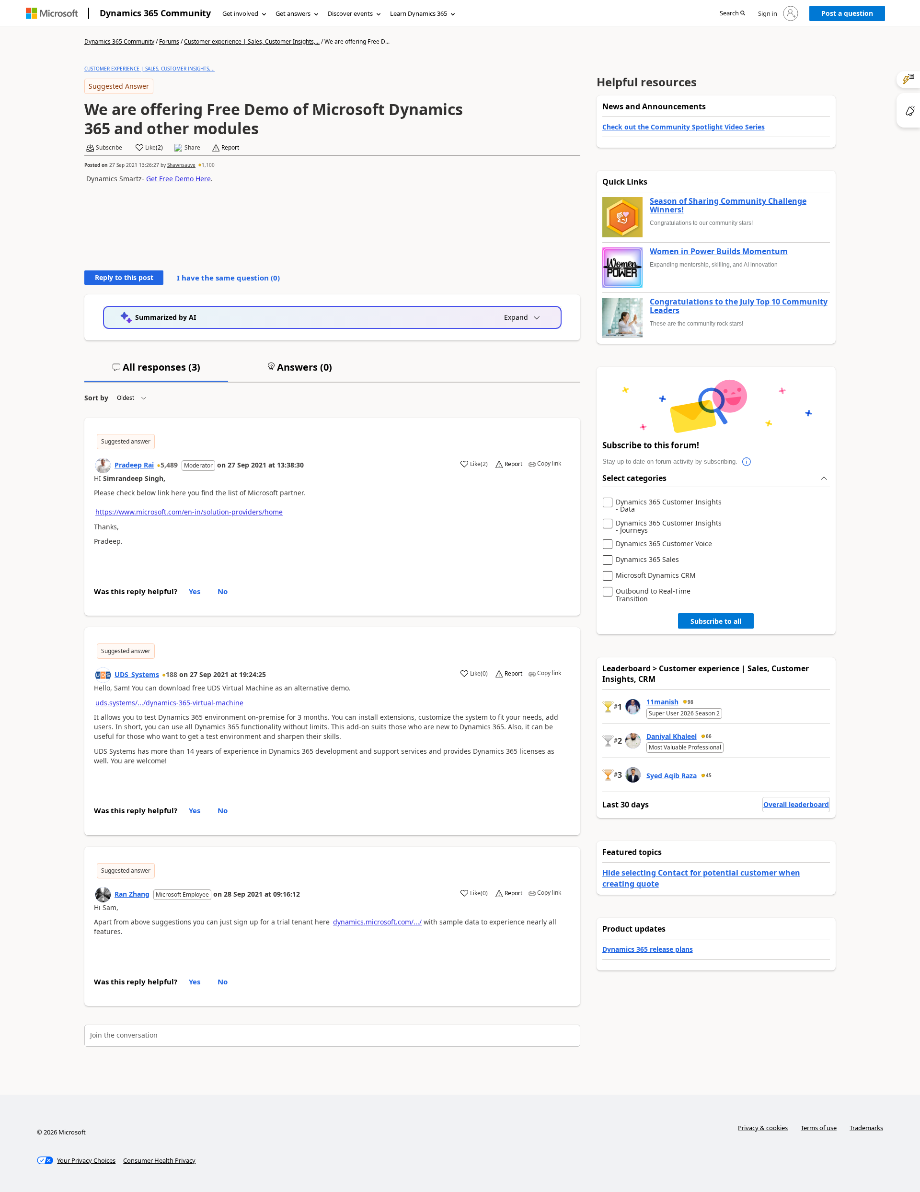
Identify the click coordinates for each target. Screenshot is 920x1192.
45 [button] (709, 775)
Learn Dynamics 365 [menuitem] (418, 13)
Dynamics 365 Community (155, 13)
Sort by (96, 397)
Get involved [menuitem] (240, 13)
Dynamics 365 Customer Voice (664, 544)
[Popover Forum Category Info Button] (747, 461)
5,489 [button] (169, 464)
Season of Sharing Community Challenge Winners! (728, 205)
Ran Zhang (132, 894)
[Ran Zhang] (103, 894)
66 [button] (709, 736)
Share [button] (192, 148)
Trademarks (866, 1127)
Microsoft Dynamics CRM (656, 576)
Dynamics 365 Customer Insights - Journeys (669, 526)
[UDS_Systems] (103, 675)
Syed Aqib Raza (671, 775)
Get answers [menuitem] (293, 13)
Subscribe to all (715, 621)
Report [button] (230, 148)
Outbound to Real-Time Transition (653, 594)
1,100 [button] (208, 165)
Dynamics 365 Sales (647, 560)
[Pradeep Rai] (103, 465)
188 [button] (171, 674)
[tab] (156, 371)
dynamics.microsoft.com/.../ (377, 921)
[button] (732, 13)
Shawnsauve (181, 165)
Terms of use (819, 1127)
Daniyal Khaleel (671, 736)
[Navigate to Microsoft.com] (52, 13)
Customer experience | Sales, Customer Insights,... (252, 41)
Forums (169, 41)
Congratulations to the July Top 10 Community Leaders (739, 306)
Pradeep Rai (134, 464)
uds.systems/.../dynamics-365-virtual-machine (169, 702)
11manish (662, 701)
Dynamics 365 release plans (647, 949)
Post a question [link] (847, 13)
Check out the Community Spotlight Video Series (683, 126)
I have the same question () (228, 277)
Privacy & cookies (763, 1127)
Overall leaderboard (796, 804)
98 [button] (690, 702)
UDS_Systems (137, 674)
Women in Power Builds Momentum (719, 251)
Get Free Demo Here (178, 178)
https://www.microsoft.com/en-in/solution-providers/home (189, 511)
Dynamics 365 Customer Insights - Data (669, 505)
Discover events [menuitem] (350, 13)
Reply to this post (124, 277)
